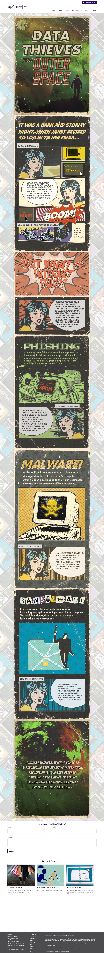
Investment (32, 938)
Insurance (32, 942)
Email (54, 827)
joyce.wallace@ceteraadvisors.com (15, 949)
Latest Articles (33, 950)
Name (9, 827)
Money (31, 946)
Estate (31, 940)
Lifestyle (32, 948)
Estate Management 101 (74, 887)
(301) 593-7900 (14, 936)
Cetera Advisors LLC (67, 947)
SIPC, (79, 947)
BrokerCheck (71, 935)
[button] (53, 10)
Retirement (32, 936)
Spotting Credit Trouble (14, 887)
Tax (31, 944)
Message (9, 837)
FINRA (76, 947)
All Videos (32, 952)
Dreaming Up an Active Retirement (48, 887)
